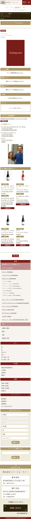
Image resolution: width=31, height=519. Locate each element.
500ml (3, 375)
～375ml (3, 370)
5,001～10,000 (5, 388)
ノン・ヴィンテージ (6, 406)
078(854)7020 (10, 496)
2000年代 (3, 403)
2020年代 (3, 398)
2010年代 (3, 401)
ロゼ (2, 354)
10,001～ (3, 390)
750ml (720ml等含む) (6, 367)
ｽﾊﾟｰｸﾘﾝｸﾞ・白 (5, 357)
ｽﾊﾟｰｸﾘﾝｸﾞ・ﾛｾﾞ (5, 359)
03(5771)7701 (10, 483)
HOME (2, 13)
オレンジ (3, 352)
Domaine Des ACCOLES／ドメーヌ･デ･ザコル (13, 119)
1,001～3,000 (4, 383)
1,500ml (3, 372)
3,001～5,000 (4, 385)
